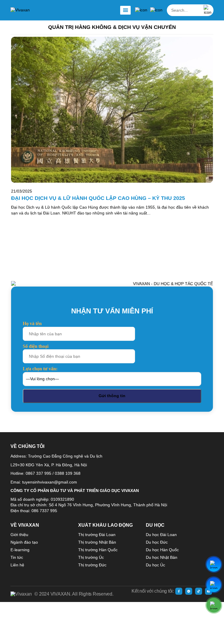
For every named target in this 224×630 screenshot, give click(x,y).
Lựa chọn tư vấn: (40, 368)
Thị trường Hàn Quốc (98, 549)
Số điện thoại (35, 346)
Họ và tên (32, 323)
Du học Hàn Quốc (162, 549)
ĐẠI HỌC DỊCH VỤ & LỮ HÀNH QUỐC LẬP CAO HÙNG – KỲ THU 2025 (98, 198)
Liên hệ (17, 565)
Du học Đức (157, 542)
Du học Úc (155, 565)
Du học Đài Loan (161, 534)
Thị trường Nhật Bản (97, 542)
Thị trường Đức (92, 565)
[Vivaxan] (20, 10)
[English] (156, 10)
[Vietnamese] (141, 10)
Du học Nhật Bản (161, 557)
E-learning (19, 549)
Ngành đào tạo (24, 542)
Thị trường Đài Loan (97, 534)
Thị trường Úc (91, 557)
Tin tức (16, 557)
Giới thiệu (19, 534)
